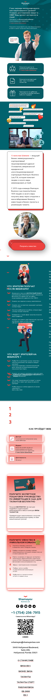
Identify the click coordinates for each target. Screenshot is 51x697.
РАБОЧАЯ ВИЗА (26, 687)
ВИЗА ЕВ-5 (25, 666)
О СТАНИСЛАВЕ (25, 660)
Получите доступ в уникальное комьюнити (28, 68)
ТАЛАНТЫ (25, 677)
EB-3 (25, 695)
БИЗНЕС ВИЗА (25, 671)
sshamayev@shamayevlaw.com (25, 642)
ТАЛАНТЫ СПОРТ (25, 682)
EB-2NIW (26, 691)
